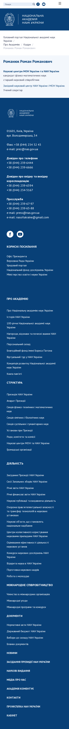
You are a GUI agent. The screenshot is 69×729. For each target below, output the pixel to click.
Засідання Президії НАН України (25, 475)
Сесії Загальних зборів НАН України (27, 481)
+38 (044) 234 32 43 (27, 144)
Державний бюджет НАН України (26, 631)
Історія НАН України (18, 317)
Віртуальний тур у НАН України (24, 357)
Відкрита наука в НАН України (24, 563)
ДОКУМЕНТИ (14, 616)
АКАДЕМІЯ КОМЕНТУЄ (20, 688)
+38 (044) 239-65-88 (20, 208)
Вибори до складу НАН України (25, 637)
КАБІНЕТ (12, 715)
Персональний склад (18, 344)
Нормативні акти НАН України (24, 624)
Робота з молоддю (18, 576)
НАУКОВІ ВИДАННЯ (18, 670)
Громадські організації (19, 449)
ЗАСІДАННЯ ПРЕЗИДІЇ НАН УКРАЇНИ (28, 662)
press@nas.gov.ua (27, 213)
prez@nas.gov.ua (27, 149)
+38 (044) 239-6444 (20, 163)
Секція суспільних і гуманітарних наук (28, 424)
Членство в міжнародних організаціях (28, 594)
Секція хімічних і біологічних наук (25, 417)
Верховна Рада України (20, 260)
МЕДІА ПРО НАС (16, 679)
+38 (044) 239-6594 (20, 185)
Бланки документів (17, 644)
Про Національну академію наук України (30, 310)
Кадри (27, 44)
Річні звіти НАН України (20, 488)
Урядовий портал (17, 265)
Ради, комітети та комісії (21, 436)
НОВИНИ (12, 653)
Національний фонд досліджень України (30, 270)
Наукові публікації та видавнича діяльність (31, 500)
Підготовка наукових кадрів (23, 569)
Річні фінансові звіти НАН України (26, 494)
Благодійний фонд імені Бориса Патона (29, 350)
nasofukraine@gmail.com (32, 217)
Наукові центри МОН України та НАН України (31, 71)
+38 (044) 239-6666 (20, 167)
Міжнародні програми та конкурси (26, 607)
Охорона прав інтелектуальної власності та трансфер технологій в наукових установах (30, 511)
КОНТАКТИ (13, 697)
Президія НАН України (19, 394)
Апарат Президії (16, 400)
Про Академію (11, 44)
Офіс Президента (17, 256)
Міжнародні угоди (17, 600)
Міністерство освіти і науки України (27, 274)
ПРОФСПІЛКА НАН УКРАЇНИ (23, 706)
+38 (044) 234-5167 (20, 190)
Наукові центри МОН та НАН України (28, 443)
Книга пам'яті (14, 373)
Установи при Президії (20, 430)
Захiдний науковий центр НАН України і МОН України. (34, 85)
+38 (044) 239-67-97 (20, 204)
